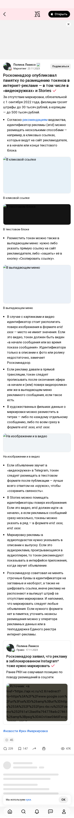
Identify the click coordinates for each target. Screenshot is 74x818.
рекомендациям (35, 120)
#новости (10, 731)
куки (28, 799)
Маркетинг (19, 68)
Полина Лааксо (24, 64)
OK (63, 799)
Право (20, 649)
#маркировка (37, 731)
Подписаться (60, 66)
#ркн (22, 731)
